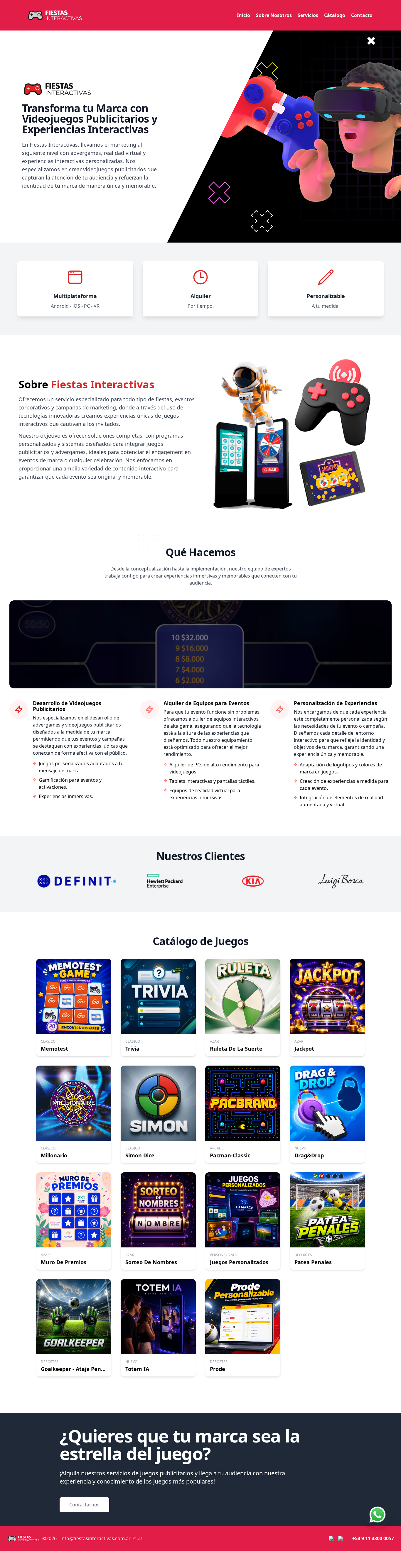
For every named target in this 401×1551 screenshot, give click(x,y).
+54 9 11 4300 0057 (373, 1538)
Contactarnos (84, 1504)
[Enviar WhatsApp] (377, 1515)
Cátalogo (334, 15)
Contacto (362, 15)
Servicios (308, 15)
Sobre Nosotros (274, 15)
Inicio (243, 15)
